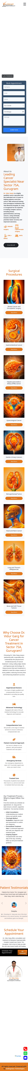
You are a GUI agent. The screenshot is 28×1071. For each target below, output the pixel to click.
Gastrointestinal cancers (11, 1005)
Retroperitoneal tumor (10, 1022)
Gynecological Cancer (11, 1011)
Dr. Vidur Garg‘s (9, 193)
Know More (10, 245)
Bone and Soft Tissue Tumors (13, 1028)
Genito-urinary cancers (11, 1014)
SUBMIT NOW (14, 130)
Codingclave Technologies (15, 1068)
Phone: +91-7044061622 (12, 1045)
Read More (14, 312)
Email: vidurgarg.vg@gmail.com (14, 1049)
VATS (20, 235)
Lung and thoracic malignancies (13, 1025)
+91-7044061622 (8, 76)
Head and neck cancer (11, 1008)
